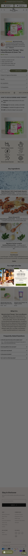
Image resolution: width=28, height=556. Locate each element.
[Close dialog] (27, 270)
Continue (21, 284)
